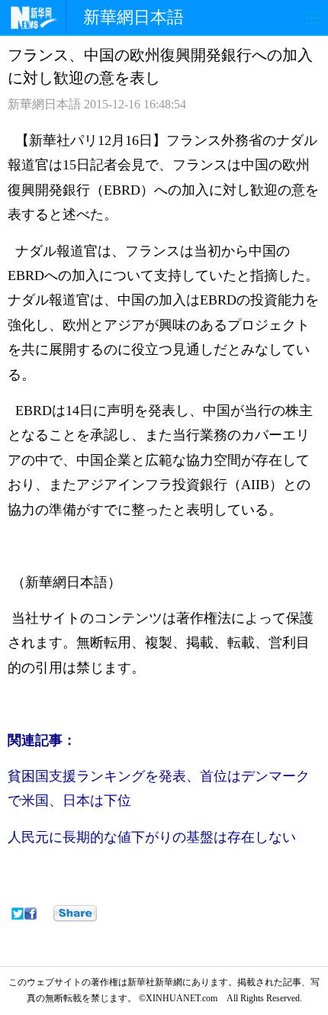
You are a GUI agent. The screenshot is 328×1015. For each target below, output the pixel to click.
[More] (75, 913)
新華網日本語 (133, 17)
